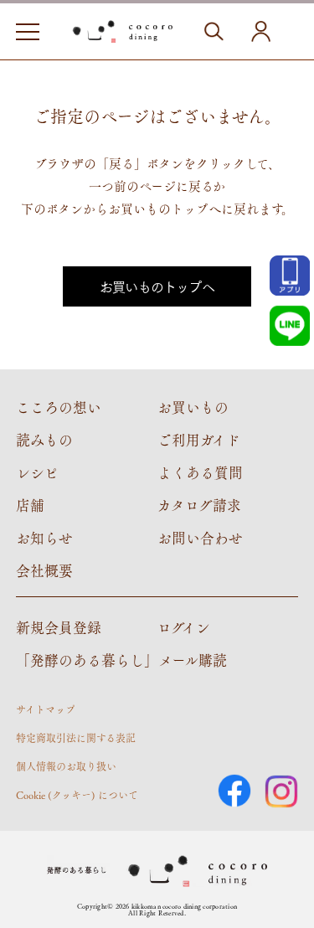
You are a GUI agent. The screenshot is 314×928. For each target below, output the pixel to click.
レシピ (37, 472)
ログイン (183, 627)
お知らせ (44, 537)
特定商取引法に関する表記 (76, 738)
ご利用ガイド (198, 439)
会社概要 (44, 570)
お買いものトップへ (157, 286)
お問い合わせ (200, 537)
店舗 (30, 505)
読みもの (44, 439)
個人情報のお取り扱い (66, 766)
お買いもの (193, 407)
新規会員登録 (58, 627)
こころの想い (58, 407)
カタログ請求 (199, 505)
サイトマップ (45, 709)
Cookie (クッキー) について (77, 794)
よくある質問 (200, 472)
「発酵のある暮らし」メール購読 (121, 660)
